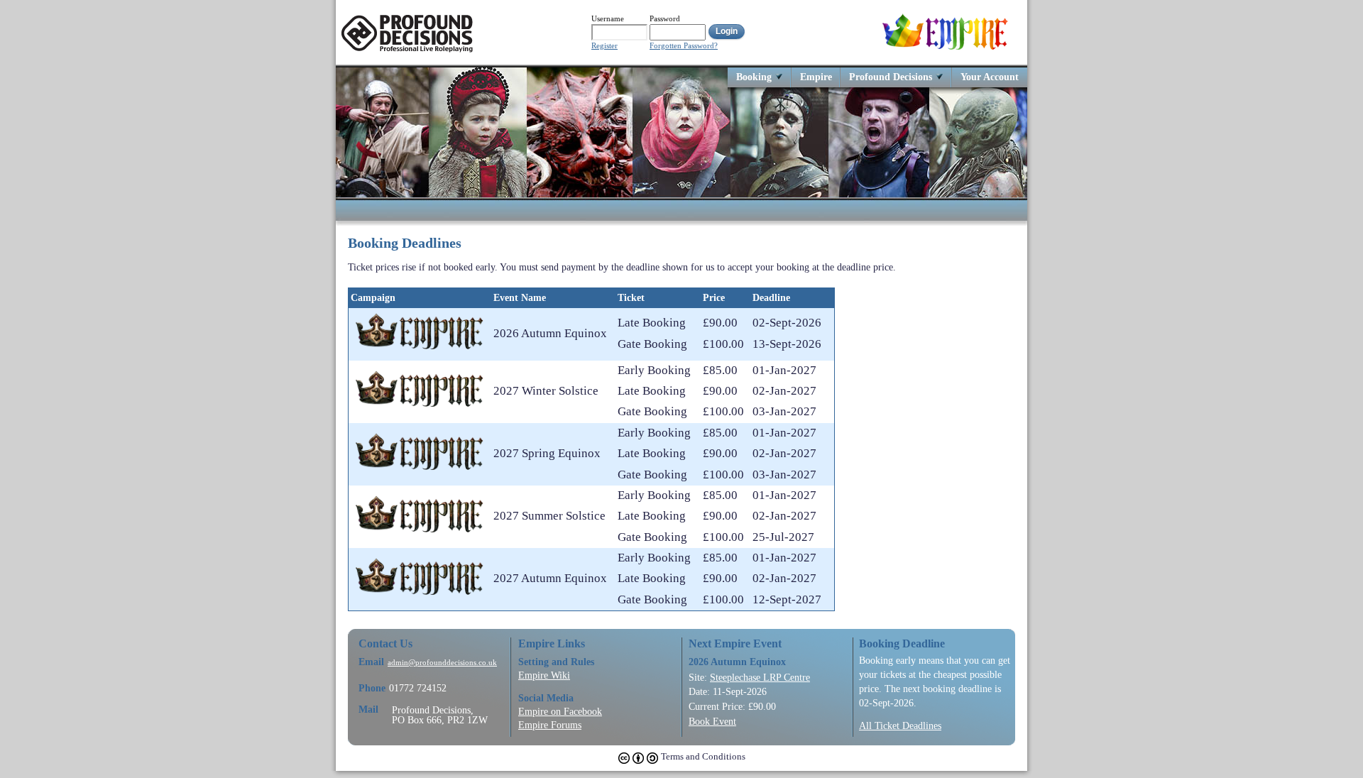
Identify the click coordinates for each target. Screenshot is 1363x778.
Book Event (712, 721)
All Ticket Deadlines (900, 725)
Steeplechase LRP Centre (760, 677)
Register (604, 46)
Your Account (989, 76)
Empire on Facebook (560, 711)
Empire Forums (549, 725)
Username (607, 18)
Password (665, 18)
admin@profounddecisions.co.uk (442, 663)
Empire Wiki (544, 675)
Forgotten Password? (684, 46)
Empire (816, 76)
